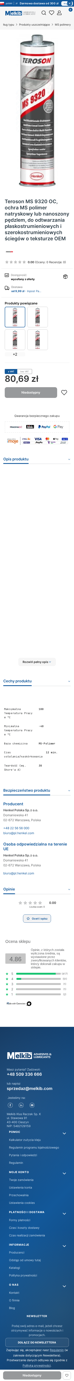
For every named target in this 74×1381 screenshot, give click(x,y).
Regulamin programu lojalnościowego (34, 1147)
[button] (37, 662)
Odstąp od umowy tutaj (25, 1260)
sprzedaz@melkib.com (29, 1088)
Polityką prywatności (37, 1365)
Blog (12, 1308)
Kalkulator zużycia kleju (25, 1140)
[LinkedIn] (21, 1105)
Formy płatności (19, 1220)
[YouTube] (32, 1105)
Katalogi (14, 1267)
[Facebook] (10, 1105)
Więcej (67, 3)
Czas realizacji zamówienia (27, 1235)
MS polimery (63, 24)
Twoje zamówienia (21, 1180)
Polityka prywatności (23, 1275)
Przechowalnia (19, 1195)
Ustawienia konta (20, 1187)
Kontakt (14, 1292)
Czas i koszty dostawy (24, 1227)
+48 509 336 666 (24, 1074)
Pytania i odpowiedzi (23, 1155)
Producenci (16, 1252)
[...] (37, 111)
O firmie (14, 1300)
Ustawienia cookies (22, 1202)
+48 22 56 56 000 (16, 828)
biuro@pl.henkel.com (18, 833)
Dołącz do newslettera (37, 1342)
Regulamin (16, 1162)
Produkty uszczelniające (34, 24)
